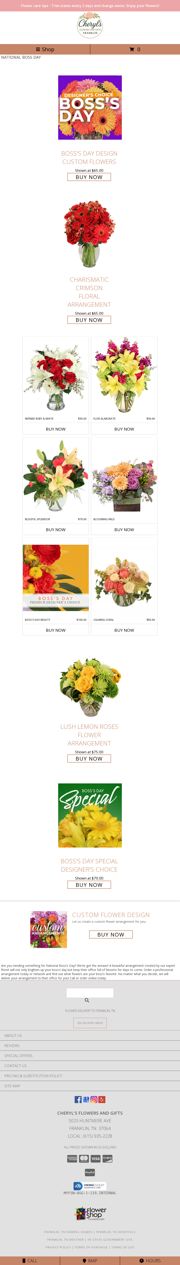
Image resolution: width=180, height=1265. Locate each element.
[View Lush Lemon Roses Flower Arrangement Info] (90, 681)
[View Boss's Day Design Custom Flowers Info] (90, 107)
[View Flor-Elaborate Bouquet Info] (124, 376)
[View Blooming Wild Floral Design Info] (124, 477)
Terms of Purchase (91, 1247)
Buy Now (89, 177)
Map (91, 1261)
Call (31, 1261)
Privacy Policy (58, 1247)
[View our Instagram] (93, 1101)
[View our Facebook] (78, 1101)
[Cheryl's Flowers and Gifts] (90, 37)
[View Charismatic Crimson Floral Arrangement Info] (90, 234)
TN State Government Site (110, 1240)
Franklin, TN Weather (65, 1240)
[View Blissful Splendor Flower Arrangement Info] (56, 477)
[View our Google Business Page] (86, 1101)
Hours (152, 1261)
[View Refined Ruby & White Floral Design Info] (56, 377)
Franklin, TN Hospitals (116, 1232)
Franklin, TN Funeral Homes (68, 1232)
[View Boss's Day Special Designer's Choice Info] (90, 815)
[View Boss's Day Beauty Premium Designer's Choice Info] (56, 577)
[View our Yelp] (101, 1101)
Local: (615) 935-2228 (90, 1136)
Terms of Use (123, 1247)
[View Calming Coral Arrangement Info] (124, 578)
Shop (48, 49)
